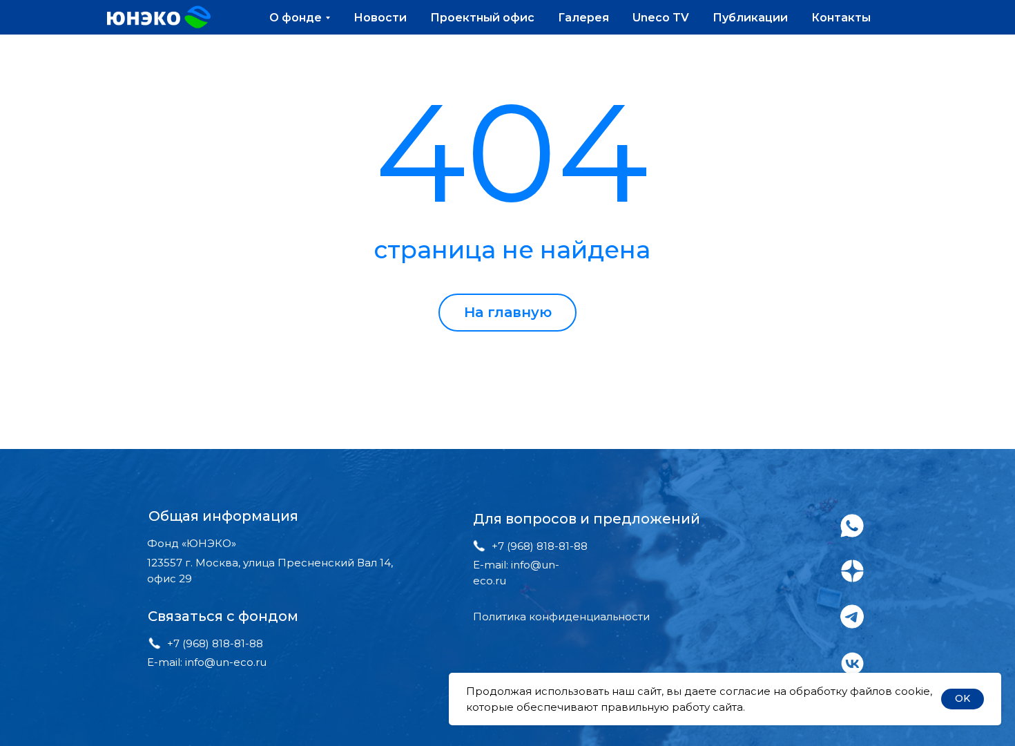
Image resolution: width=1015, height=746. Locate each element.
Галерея (583, 17)
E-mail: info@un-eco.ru (207, 662)
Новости (380, 17)
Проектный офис (482, 17)
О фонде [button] (295, 17)
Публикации (750, 17)
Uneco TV (660, 17)
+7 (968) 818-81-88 (215, 643)
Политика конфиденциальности (561, 616)
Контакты (841, 17)
